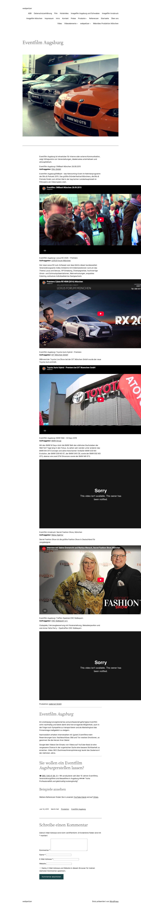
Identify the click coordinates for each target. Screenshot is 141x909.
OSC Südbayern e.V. (60, 621)
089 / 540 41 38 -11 (50, 776)
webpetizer (27, 8)
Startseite (105, 18)
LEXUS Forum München (61, 261)
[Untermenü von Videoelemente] (77, 23)
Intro (58, 18)
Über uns (114, 18)
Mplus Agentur (57, 535)
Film (56, 13)
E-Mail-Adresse (46, 859)
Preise (73, 18)
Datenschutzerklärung (43, 13)
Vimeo (95, 797)
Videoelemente (70, 23)
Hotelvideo (64, 13)
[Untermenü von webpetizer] (90, 23)
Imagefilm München (34, 18)
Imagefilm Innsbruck (110, 13)
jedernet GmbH (55, 704)
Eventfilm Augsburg (78, 809)
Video (59, 23)
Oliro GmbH (56, 169)
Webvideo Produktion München (105, 23)
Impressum (49, 18)
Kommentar (44, 850)
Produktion (65, 809)
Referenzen (94, 18)
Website (42, 864)
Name (42, 855)
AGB (30, 13)
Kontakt (65, 18)
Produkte (81, 18)
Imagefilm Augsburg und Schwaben (85, 13)
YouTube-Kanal (80, 797)
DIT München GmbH (60, 355)
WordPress (114, 901)
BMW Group (56, 441)
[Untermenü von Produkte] (86, 18)
